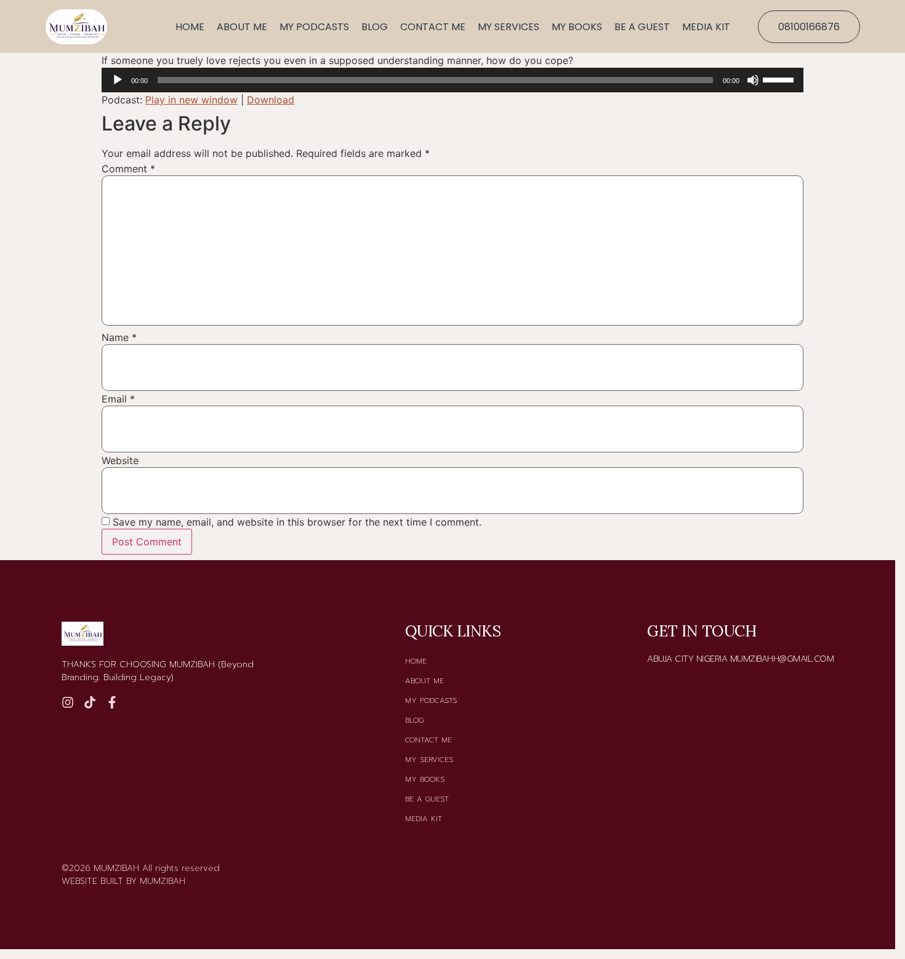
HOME (189, 27)
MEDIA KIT (706, 27)
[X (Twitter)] (112, 702)
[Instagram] (68, 702)
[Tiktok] (90, 702)
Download (270, 100)
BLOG (374, 27)
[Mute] (753, 80)
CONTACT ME (432, 27)
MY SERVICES (508, 27)
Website (120, 460)
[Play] (117, 80)
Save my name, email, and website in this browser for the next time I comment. (297, 522)
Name (119, 337)
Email (118, 399)
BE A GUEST (642, 27)
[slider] (780, 79)
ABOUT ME (242, 27)
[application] (452, 80)
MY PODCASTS (314, 27)
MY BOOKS (577, 27)
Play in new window (191, 100)
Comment (128, 169)
